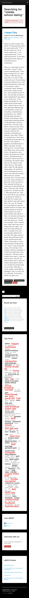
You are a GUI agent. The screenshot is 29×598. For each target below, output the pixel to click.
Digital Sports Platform (9, 565)
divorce (6, 400)
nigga (16, 486)
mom (18, 400)
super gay (10, 408)
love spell (10, 484)
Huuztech (10, 593)
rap (12, 379)
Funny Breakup (19, 280)
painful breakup (11, 350)
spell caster (14, 459)
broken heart (13, 438)
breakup (16, 423)
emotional (16, 487)
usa (19, 448)
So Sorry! (8, 280)
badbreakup (7, 470)
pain (17, 456)
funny (16, 370)
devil (10, 370)
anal (13, 418)
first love (8, 403)
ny (15, 389)
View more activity (9, 328)
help (13, 470)
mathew (13, 317)
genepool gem (11, 448)
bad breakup (10, 37)
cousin (14, 358)
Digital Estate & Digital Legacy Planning (13, 572)
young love (9, 412)
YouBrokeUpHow (6, 2)
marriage (8, 446)
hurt (6, 431)
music (8, 425)
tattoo (7, 442)
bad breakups (10, 363)
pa (19, 462)
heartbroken (12, 506)
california (12, 456)
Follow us (8, 525)
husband (10, 503)
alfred (12, 312)
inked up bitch (11, 441)
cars (7, 379)
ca (11, 461)
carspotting (7, 467)
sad (6, 374)
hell (18, 398)
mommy (7, 418)
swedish (15, 461)
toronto (8, 421)
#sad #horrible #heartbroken (8, 376)
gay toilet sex (14, 462)
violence (11, 468)
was (6, 438)
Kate (12, 315)
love (18, 433)
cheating (7, 352)
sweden (7, 461)
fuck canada (13, 352)
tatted (7, 343)
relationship (12, 499)
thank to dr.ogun (12, 381)
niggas (15, 343)
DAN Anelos (14, 319)
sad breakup (16, 37)
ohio (6, 468)
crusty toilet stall (11, 474)
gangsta (17, 416)
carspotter (11, 361)
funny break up (11, 367)
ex (5, 485)
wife (6, 434)
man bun (15, 436)
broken (13, 431)
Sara (12, 309)
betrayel (7, 416)
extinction (16, 421)
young (7, 356)
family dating (10, 382)
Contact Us (7, 546)
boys (14, 496)
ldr (18, 449)
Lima (12, 308)
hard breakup (8, 496)
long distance (10, 454)
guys (17, 430)
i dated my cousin (12, 483)
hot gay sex (11, 428)
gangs (14, 465)
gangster (7, 456)
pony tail (10, 398)
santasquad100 (11, 355)
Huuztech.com (7, 575)
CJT (12, 313)
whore (6, 370)
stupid (18, 468)
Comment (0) (8, 282)
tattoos (8, 464)
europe (9, 389)
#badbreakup (11, 486)
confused (10, 347)
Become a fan (9, 523)
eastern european (9, 487)
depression (17, 391)
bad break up (8, 494)
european (10, 481)
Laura (12, 316)
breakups (17, 379)
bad (13, 444)
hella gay (10, 492)
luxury (18, 389)
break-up (15, 484)
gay (14, 489)
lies (18, 431)
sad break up (13, 374)
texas (6, 459)
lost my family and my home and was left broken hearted (12, 414)
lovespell (10, 452)
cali (5, 489)
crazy (9, 489)
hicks (19, 441)
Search (17, 296)
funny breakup (9, 386)
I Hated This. (11, 32)
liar (5, 477)
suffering (12, 400)
